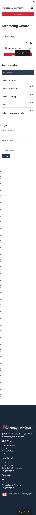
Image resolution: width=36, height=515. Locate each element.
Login (6, 156)
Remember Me (9, 151)
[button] (32, 7)
